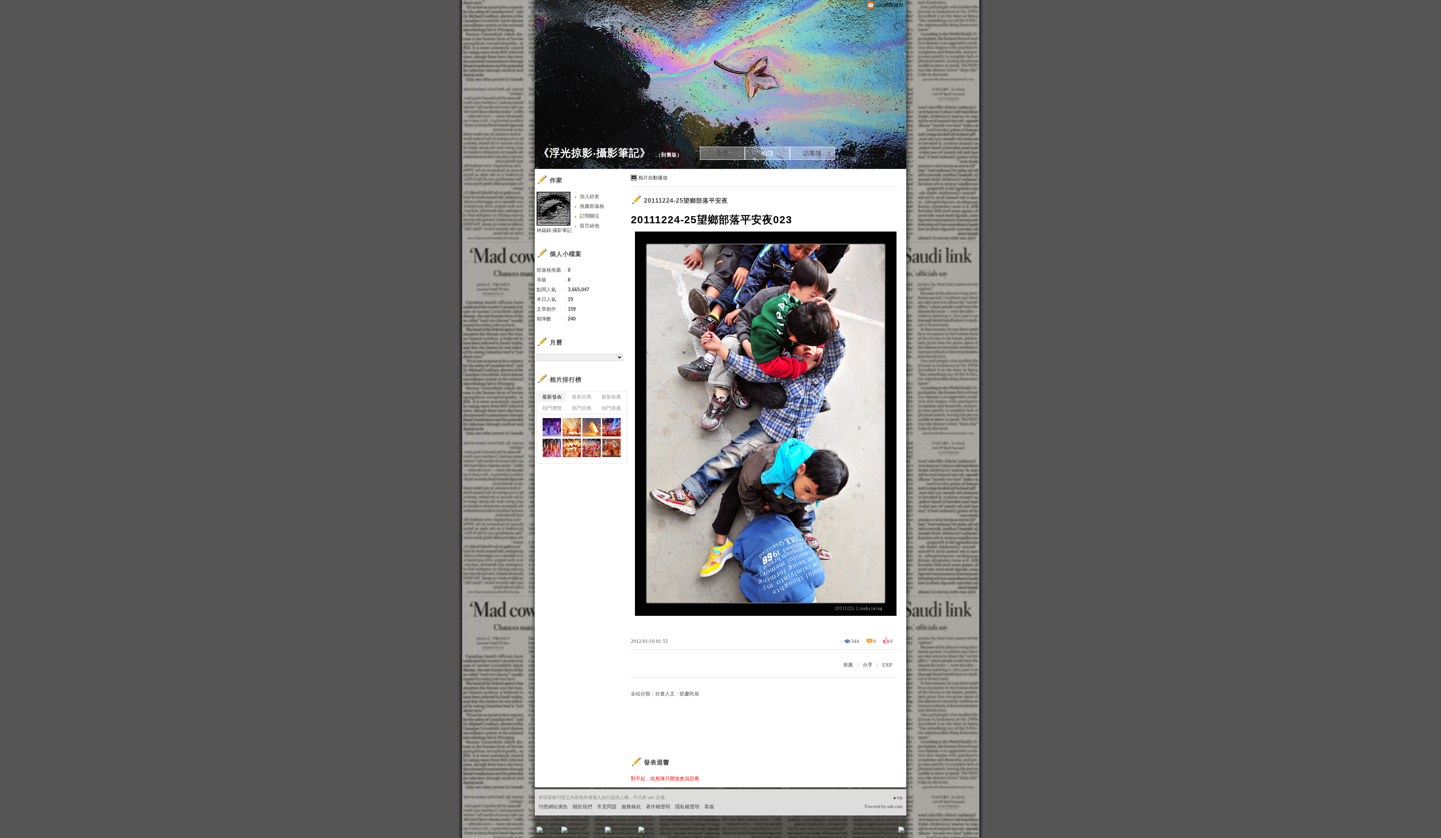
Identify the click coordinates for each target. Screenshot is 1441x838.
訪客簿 (812, 153)
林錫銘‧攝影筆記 (554, 230)
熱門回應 (581, 408)
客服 (709, 806)
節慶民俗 (689, 694)
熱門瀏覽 (552, 408)
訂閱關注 (589, 216)
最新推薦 (611, 397)
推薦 (848, 665)
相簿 (767, 153)
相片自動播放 (653, 178)
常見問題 (607, 806)
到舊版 (669, 155)
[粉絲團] (540, 830)
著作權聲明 (658, 806)
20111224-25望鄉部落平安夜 (686, 200)
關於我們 (582, 806)
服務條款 (631, 806)
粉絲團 (552, 832)
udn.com (895, 806)
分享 (867, 665)
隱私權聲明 (687, 806)
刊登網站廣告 (553, 806)
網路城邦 (886, 832)
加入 (867, 832)
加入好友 (589, 196)
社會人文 (665, 694)
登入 (854, 832)
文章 (722, 153)
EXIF (887, 665)
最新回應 (581, 397)
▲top (897, 797)
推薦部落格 (592, 206)
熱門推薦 (611, 408)
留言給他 (589, 226)
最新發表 (552, 397)
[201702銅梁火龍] (552, 427)
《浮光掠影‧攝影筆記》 (594, 153)
